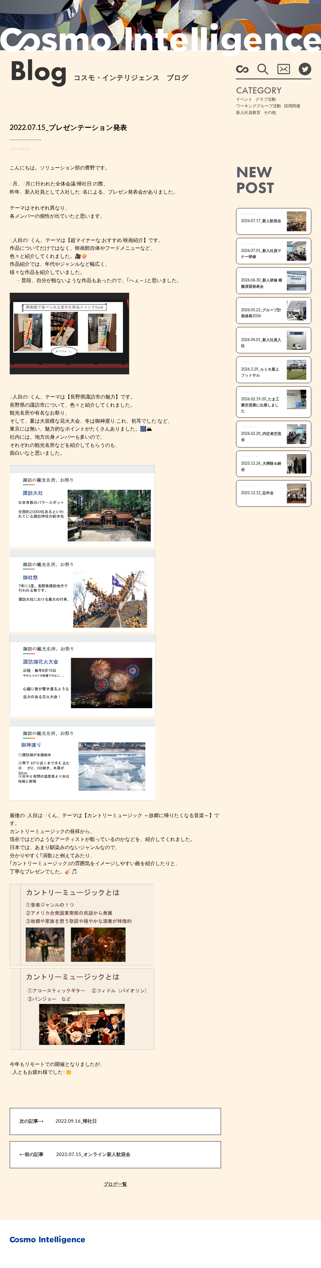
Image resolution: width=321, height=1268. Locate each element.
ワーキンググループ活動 (258, 106)
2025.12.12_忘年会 (257, 493)
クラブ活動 (265, 100)
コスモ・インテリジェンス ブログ (99, 77)
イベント (244, 100)
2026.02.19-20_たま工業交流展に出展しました (260, 405)
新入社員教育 (248, 113)
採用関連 (292, 106)
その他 (270, 113)
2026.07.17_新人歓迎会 (261, 221)
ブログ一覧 (115, 1184)
